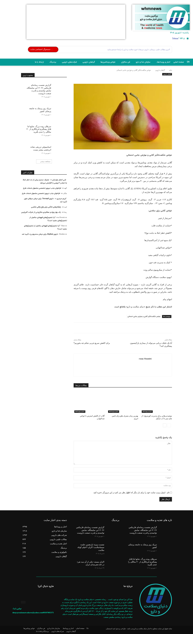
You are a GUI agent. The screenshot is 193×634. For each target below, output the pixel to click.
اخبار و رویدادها (147, 411)
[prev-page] (169, 425)
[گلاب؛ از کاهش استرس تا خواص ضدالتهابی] (89, 402)
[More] (123, 79)
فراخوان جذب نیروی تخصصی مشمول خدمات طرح (42, 188)
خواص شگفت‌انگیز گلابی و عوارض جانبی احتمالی (143, 316)
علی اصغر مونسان (59, 180)
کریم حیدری (61, 198)
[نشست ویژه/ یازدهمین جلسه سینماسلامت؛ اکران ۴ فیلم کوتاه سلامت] (112, 546)
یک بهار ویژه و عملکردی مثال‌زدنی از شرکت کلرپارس (41, 212)
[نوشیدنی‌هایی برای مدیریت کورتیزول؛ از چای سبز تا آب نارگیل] (156, 402)
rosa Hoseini (145, 358)
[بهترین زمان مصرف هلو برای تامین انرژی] (122, 402)
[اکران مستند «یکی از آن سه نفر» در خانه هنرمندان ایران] (112, 564)
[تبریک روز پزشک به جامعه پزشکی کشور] (59, 110)
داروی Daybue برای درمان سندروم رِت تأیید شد (40, 234)
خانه (170, 70)
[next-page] (164, 425)
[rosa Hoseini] (160, 365)
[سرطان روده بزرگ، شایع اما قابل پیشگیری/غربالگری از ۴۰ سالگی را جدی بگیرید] (59, 128)
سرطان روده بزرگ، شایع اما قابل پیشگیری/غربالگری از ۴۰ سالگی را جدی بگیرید (39, 129)
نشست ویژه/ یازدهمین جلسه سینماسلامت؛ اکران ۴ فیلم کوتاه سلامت (91, 547)
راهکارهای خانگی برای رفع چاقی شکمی (46, 207)
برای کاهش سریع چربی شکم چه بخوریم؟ (92, 343)
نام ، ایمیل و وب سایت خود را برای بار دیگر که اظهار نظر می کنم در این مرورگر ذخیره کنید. (131, 492)
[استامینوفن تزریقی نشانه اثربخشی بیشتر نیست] (59, 148)
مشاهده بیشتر (45, 161)
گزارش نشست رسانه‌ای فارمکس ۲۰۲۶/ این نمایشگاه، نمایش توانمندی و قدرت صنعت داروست (143, 530)
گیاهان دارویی (160, 70)
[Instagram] (23, 602)
